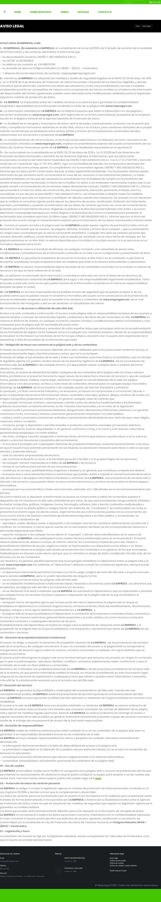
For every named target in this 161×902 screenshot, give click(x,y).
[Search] (141, 2)
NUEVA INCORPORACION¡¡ (74, 858)
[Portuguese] (135, 12)
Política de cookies (117, 863)
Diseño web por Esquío (118, 871)
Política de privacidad (118, 861)
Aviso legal (114, 858)
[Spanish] (122, 12)
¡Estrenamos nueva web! (73, 868)
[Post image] (59, 860)
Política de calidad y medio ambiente (123, 866)
